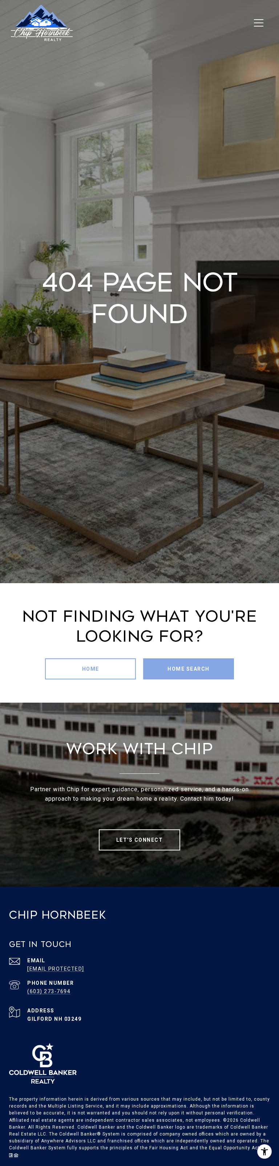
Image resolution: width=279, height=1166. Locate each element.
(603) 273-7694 (48, 991)
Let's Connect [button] (139, 840)
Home (90, 669)
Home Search (188, 669)
